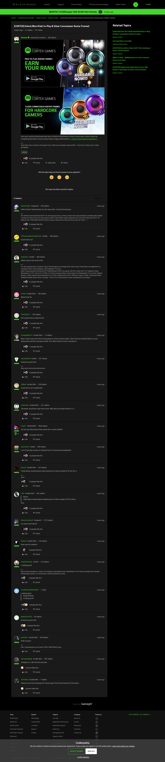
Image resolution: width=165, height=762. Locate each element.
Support (61, 5)
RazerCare (56, 729)
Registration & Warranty (60, 722)
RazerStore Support (59, 725)
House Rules (76, 5)
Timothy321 (25, 314)
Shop (11, 714)
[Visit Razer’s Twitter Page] (96, 729)
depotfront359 (26, 616)
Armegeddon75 (26, 335)
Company (77, 714)
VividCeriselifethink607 (30, 590)
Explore (33, 714)
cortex (24, 152)
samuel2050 (25, 358)
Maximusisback (27, 520)
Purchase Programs (16, 729)
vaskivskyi (25, 405)
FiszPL (23, 426)
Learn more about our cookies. (123, 746)
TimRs (23, 293)
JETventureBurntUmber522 (31, 236)
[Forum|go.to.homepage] (24, 4)
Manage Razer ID (58, 733)
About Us (77, 718)
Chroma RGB (35, 722)
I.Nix (22, 493)
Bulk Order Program (16, 733)
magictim (24, 257)
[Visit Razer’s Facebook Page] (96, 718)
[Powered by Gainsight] (82, 705)
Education (13, 736)
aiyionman (25, 447)
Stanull (23, 541)
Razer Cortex (41, 18)
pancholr (24, 637)
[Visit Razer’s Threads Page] (96, 725)
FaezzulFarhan (26, 562)
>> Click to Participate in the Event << (84, 139)
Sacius (23, 467)
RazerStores (14, 718)
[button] (148, 4)
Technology (35, 718)
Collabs (33, 733)
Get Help (55, 718)
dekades (24, 37)
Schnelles (24, 679)
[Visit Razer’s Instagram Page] (96, 722)
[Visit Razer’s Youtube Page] (96, 732)
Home (13, 18)
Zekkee (23, 384)
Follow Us (98, 714)
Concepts (34, 725)
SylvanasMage (26, 659)
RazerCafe (13, 722)
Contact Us (77, 733)
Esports (33, 729)
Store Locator (14, 725)
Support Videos (58, 736)
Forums (47, 5)
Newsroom (77, 725)
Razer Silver (121, 5)
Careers (76, 722)
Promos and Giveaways (99, 5)
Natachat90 (25, 206)
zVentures (77, 729)
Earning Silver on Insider (122, 41)
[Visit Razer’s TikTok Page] (96, 736)
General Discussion (120, 44)
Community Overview (26, 18)
